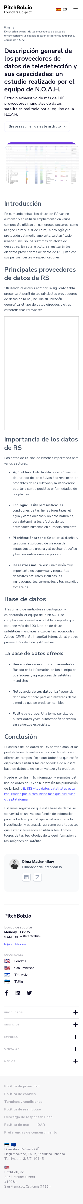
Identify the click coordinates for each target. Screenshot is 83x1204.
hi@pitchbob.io (15, 944)
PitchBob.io (17, 915)
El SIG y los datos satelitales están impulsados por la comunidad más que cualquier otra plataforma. (40, 794)
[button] (75, 9)
